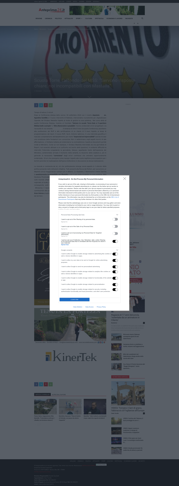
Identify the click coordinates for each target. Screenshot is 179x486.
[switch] (115, 219)
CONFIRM (74, 299)
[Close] (125, 179)
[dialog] (89, 243)
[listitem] (89, 215)
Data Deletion (77, 307)
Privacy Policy (101, 307)
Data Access (89, 307)
